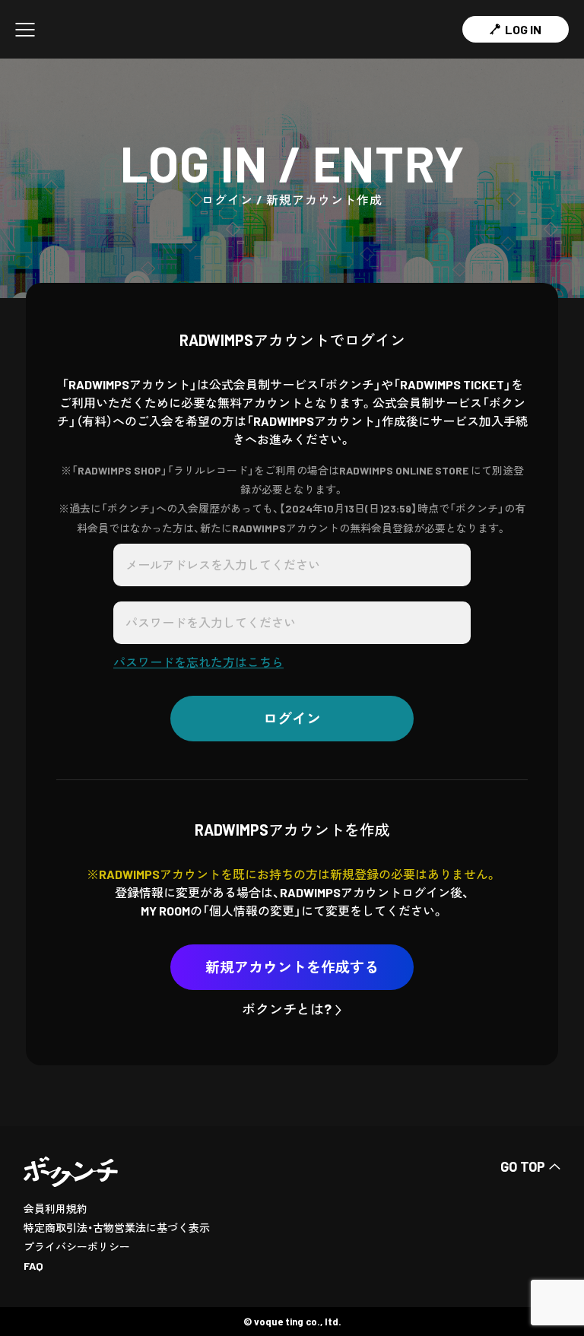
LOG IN (523, 29)
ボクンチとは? (287, 1009)
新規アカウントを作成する (292, 967)
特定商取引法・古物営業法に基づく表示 (117, 1227)
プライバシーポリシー (77, 1246)
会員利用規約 (55, 1208)
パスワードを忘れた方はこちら (198, 662)
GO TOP (522, 1166)
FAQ (33, 1265)
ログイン (292, 718)
